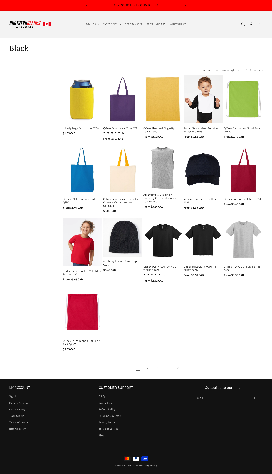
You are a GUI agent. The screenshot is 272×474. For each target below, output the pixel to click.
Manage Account (19, 403)
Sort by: (206, 70)
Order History (17, 409)
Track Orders (16, 415)
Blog (101, 435)
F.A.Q (102, 396)
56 (177, 368)
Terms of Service (19, 422)
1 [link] (138, 368)
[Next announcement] (185, 5)
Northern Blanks (130, 465)
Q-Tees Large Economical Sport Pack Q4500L (81, 342)
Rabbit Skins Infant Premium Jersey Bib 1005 (201, 130)
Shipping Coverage (110, 415)
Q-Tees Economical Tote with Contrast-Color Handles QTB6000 (120, 202)
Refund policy (17, 428)
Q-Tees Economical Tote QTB (120, 128)
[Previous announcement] (87, 5)
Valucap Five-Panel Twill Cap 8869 (201, 200)
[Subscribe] (254, 398)
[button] (92, 24)
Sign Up (13, 396)
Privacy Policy (107, 422)
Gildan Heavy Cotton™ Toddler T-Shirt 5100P (82, 272)
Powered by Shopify (147, 465)
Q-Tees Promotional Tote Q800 (242, 199)
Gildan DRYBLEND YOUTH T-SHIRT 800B (200, 268)
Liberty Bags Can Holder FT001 (81, 128)
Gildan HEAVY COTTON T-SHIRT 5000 (242, 268)
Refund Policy (107, 409)
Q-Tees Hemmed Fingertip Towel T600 (158, 130)
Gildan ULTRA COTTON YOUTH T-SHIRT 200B (161, 268)
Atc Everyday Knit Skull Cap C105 (120, 263)
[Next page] (188, 368)
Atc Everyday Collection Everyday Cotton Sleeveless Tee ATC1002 (160, 198)
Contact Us (105, 403)
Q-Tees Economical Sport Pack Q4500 (242, 130)
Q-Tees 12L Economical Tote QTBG (79, 200)
